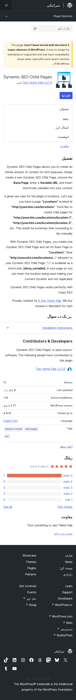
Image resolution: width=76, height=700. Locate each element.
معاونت (64, 146)
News (68, 562)
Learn (68, 586)
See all (8, 507)
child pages (31, 429)
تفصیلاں (64, 109)
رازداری (67, 574)
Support (67, 592)
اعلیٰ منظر (66, 446)
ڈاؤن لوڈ (66, 95)
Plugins (31, 568)
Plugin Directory (63, 16)
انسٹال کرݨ (62, 127)
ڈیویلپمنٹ (63, 137)
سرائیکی (59, 651)
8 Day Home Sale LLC (37, 82)
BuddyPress (62, 635)
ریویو (66, 118)
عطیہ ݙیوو (29, 598)
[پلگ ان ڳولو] (35, 28)
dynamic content (13, 429)
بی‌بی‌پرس (64, 629)
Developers (65, 598)
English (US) (11, 420)
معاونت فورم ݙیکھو (63, 533)
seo (7, 436)
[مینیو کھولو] (5, 5)
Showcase (29, 555)
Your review (64, 507)
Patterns (30, 574)
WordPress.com (60, 616)
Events (31, 592)
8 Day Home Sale (49, 300)
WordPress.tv (61, 605)
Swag (30, 605)
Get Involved (27, 586)
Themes (31, 562)
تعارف (68, 555)
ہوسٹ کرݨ (66, 568)
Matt (67, 623)
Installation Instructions (57, 328)
